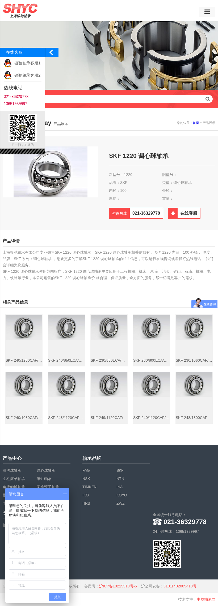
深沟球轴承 (12, 470)
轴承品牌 (92, 458)
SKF (120, 470)
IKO (85, 495)
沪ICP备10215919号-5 (118, 586)
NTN (120, 479)
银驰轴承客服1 (27, 63)
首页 (196, 123)
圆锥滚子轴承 (48, 487)
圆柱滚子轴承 (14, 479)
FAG (86, 470)
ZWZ (120, 503)
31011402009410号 (180, 586)
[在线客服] (186, 218)
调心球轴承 (46, 470)
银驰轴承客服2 (27, 75)
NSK (86, 479)
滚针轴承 (44, 479)
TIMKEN (89, 487)
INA (119, 487)
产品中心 (12, 458)
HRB (86, 503)
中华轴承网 (206, 599)
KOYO (121, 495)
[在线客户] (51, 54)
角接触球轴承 (14, 487)
